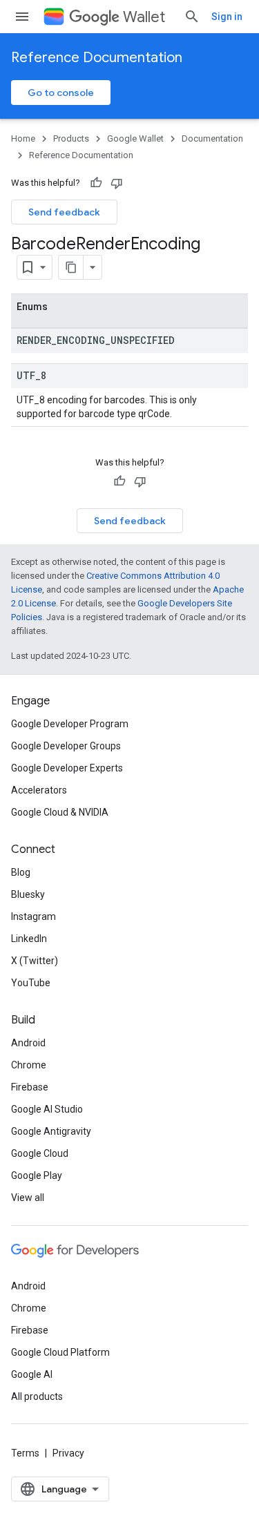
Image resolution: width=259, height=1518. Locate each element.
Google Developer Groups (66, 745)
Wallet (144, 17)
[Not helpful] (116, 183)
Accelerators (39, 790)
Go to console (61, 92)
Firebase (29, 1087)
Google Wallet (135, 138)
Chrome (28, 1064)
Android (28, 1042)
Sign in (226, 16)
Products (71, 138)
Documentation (212, 138)
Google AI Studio (47, 1109)
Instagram (33, 916)
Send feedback (64, 212)
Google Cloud (39, 1153)
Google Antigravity (51, 1131)
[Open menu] (22, 16)
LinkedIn (29, 938)
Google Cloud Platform (60, 1352)
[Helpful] (96, 183)
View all (27, 1197)
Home (23, 138)
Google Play (36, 1175)
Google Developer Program (69, 723)
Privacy (68, 1453)
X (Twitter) (34, 960)
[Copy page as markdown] (71, 267)
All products (37, 1396)
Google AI (31, 1374)
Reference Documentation (96, 57)
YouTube (30, 982)
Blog (20, 872)
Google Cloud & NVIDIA (59, 812)
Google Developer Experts (67, 768)
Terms (25, 1453)
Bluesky (28, 894)
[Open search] (192, 16)
